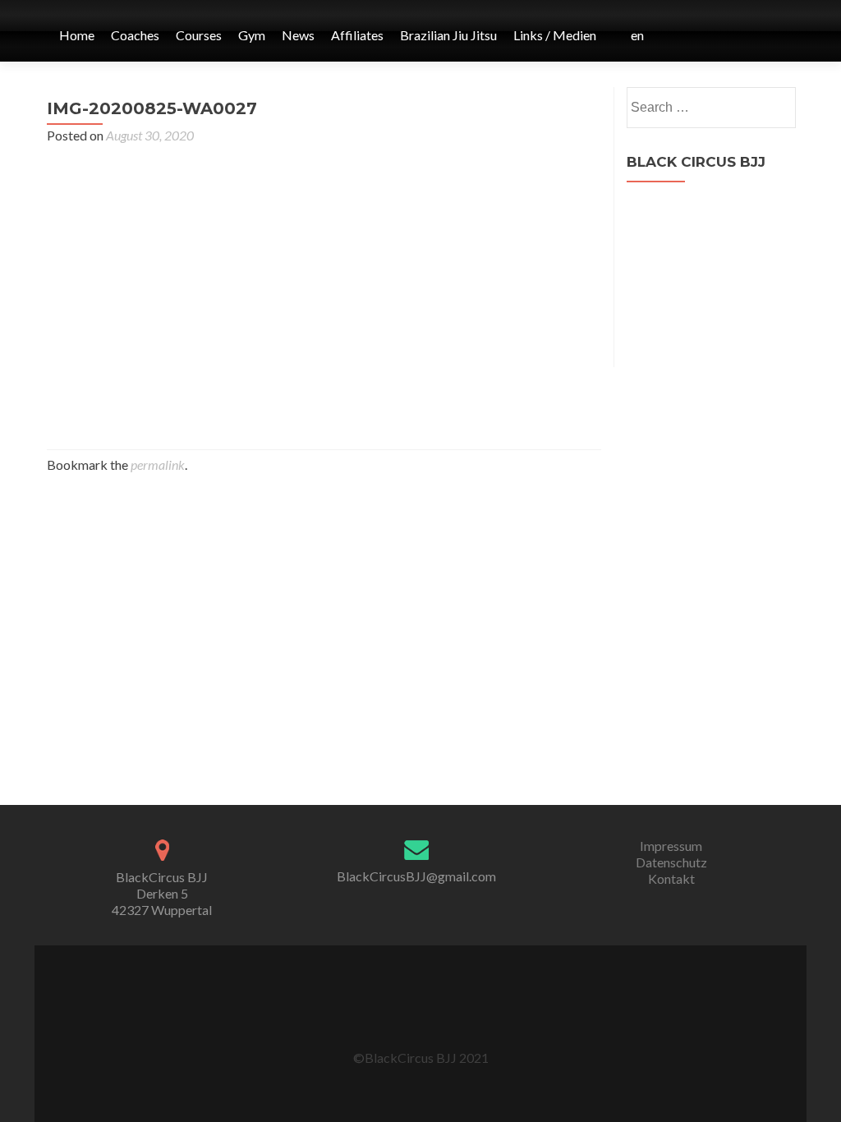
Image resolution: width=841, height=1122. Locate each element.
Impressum (671, 845)
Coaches (135, 35)
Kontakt (671, 878)
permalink (158, 464)
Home (76, 35)
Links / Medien (554, 35)
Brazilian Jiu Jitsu (448, 35)
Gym (251, 35)
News (298, 35)
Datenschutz (671, 862)
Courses (199, 35)
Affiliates (357, 35)
